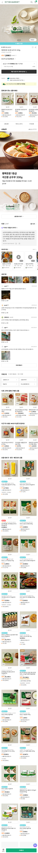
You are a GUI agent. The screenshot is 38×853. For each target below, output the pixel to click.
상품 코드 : (30, 129)
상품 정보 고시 (6, 379)
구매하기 (21, 850)
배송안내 (5, 384)
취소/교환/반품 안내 (25, 384)
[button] (12, 2)
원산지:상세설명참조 (7, 59)
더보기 (34, 249)
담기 (8, 107)
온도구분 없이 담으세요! (15, 84)
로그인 (4, 63)
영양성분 (32, 40)
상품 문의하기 (24, 379)
